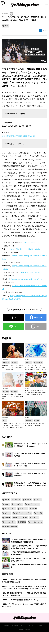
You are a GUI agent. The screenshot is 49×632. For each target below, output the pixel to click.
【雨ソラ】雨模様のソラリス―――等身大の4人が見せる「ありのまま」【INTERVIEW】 (24, 594)
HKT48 (34, 509)
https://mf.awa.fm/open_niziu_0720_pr (18, 136)
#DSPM (7, 500)
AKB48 (7, 504)
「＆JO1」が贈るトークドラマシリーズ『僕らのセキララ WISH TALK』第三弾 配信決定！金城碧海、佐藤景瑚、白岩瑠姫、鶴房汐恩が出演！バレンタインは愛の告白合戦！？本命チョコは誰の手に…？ (13, 425)
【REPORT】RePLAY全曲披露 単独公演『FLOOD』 (20, 600)
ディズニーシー (10, 522)
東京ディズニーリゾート (23, 513)
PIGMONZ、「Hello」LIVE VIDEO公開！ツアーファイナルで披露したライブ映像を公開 (12, 367)
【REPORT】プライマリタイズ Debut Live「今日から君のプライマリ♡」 (24, 605)
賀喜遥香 (23, 522)
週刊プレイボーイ (33, 504)
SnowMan (29, 420)
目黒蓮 (37, 420)
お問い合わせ (41, 625)
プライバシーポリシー (27, 625)
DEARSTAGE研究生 (11, 526)
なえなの (35, 518)
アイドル (17, 500)
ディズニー (23, 509)
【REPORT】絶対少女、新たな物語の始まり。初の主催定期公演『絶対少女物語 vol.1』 (24, 580)
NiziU (6, 26)
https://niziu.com (31, 242)
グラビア (8, 513)
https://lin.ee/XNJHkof (31, 272)
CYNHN (38, 500)
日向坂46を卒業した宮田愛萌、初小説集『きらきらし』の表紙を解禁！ (12, 396)
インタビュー (18, 504)
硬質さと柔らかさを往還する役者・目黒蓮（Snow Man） (34, 424)
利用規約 (15, 625)
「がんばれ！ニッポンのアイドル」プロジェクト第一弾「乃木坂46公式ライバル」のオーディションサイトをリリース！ (35, 367)
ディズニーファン (36, 522)
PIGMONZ (6, 362)
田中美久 (39, 513)
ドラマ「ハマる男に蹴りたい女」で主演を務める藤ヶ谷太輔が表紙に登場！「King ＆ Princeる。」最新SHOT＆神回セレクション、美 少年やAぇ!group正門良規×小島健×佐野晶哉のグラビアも (36, 393)
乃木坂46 (29, 362)
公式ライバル (38, 362)
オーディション (10, 509)
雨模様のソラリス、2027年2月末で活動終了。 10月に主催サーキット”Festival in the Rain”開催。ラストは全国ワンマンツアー (24, 587)
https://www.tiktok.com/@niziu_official (26, 279)
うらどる (15, 362)
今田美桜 (8, 518)
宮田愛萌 (6, 391)
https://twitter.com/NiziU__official (25, 249)
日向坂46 (14, 391)
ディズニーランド (21, 518)
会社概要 (6, 625)
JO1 (5, 420)
